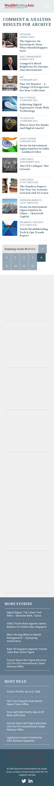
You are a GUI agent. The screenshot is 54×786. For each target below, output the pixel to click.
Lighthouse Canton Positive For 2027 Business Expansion (24, 739)
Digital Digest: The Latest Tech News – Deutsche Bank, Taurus (24, 614)
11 (24, 266)
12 (33, 266)
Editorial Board (15, 757)
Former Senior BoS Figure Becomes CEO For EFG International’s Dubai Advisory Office (26, 663)
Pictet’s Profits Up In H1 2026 (23, 691)
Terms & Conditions (36, 757)
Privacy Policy (20, 761)
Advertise (38, 752)
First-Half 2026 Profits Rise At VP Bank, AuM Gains (25, 713)
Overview (14, 752)
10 (15, 266)
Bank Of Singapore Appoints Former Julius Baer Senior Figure (27, 650)
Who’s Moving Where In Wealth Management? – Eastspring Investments (24, 638)
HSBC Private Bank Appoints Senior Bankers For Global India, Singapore (26, 625)
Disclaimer (35, 761)
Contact (26, 752)
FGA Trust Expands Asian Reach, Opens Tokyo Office (24, 702)
